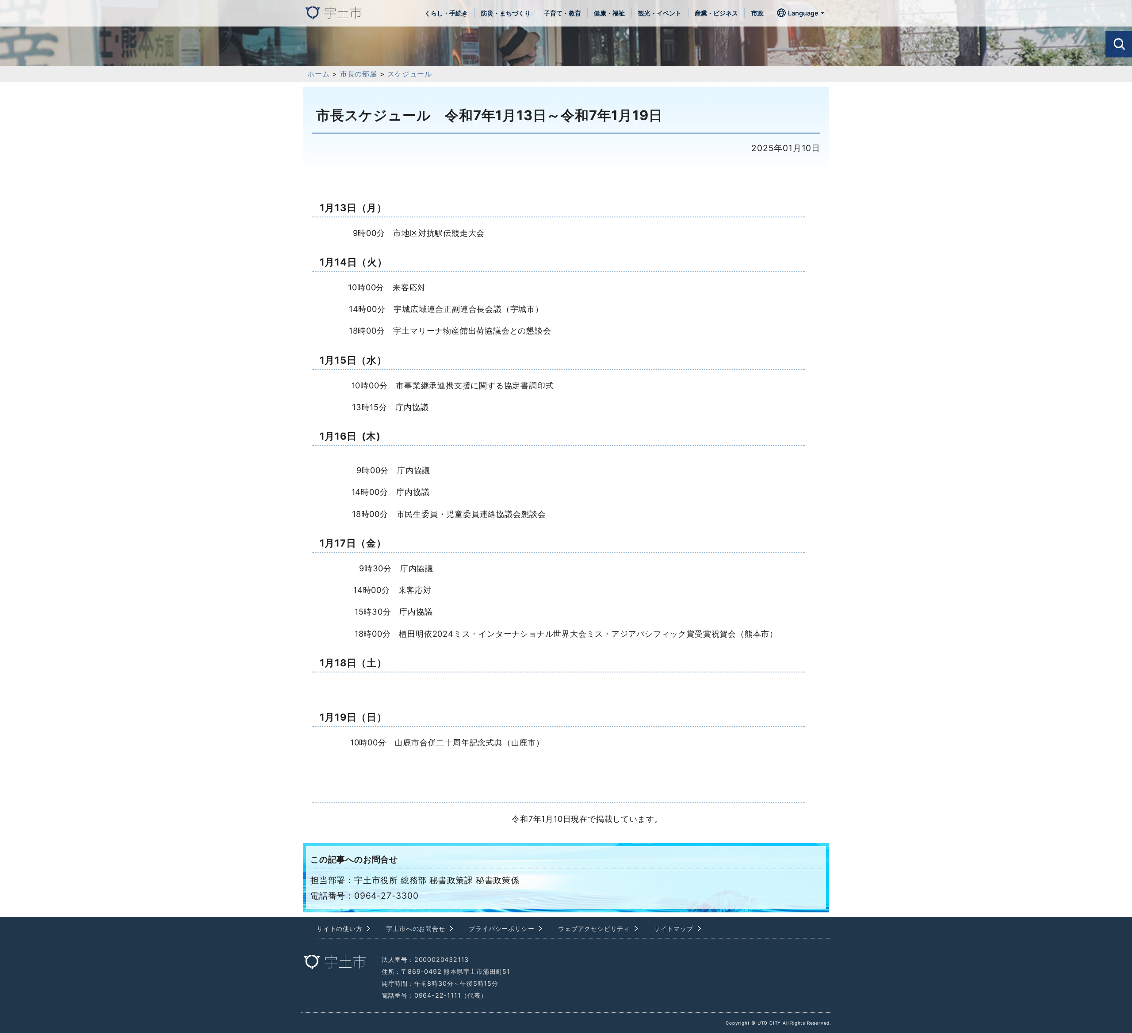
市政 (757, 13)
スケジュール (409, 73)
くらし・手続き (446, 13)
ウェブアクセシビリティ (594, 928)
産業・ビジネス (716, 13)
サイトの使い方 (340, 928)
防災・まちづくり (506, 13)
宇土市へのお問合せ (415, 928)
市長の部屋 (358, 73)
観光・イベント (659, 13)
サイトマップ (673, 928)
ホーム (318, 73)
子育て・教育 (562, 13)
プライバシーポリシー (501, 928)
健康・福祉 (609, 13)
